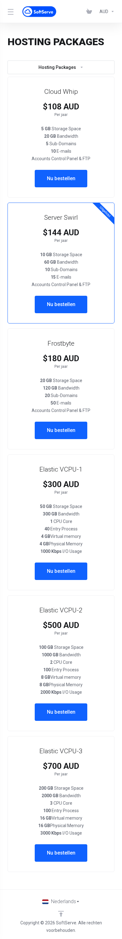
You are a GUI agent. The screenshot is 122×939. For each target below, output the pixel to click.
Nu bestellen (61, 178)
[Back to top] (61, 913)
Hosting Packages (57, 67)
